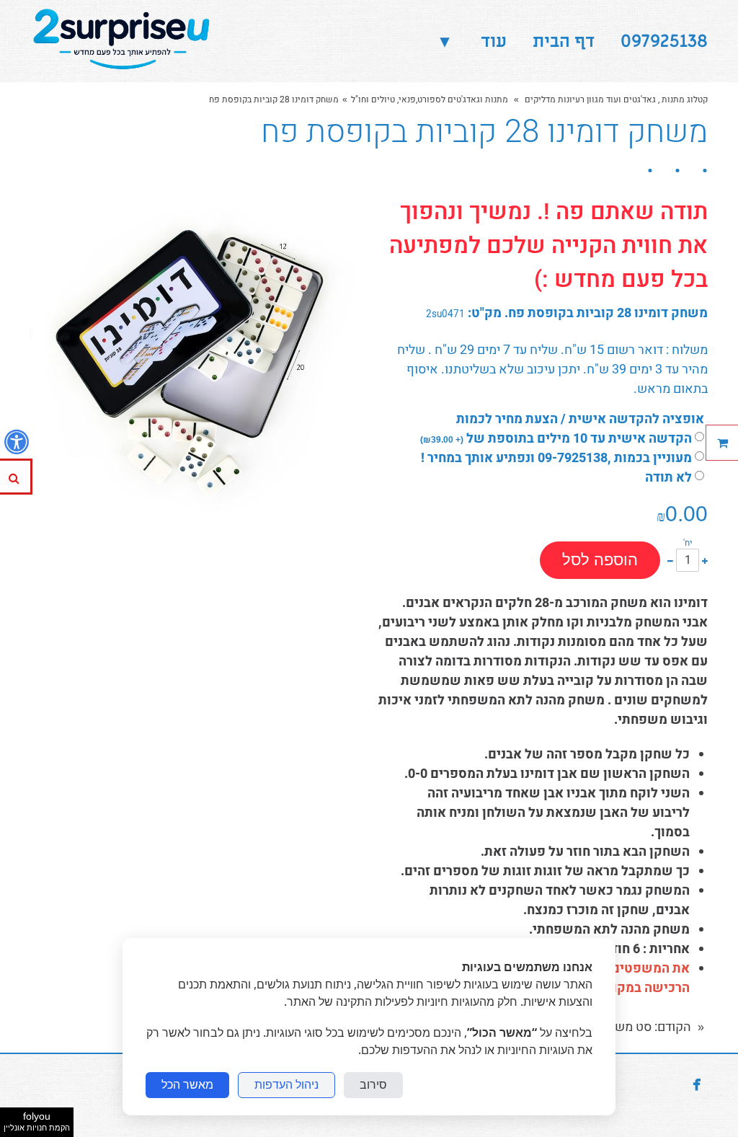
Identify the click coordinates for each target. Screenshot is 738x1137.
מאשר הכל (187, 1085)
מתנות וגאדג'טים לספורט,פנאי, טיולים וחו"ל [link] (429, 99)
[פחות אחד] (670, 560)
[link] (123, 41)
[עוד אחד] (705, 560)
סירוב (373, 1085)
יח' (688, 542)
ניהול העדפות (286, 1085)
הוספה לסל (600, 560)
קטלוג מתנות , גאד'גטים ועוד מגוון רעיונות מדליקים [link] (615, 99)
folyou (37, 1121)
